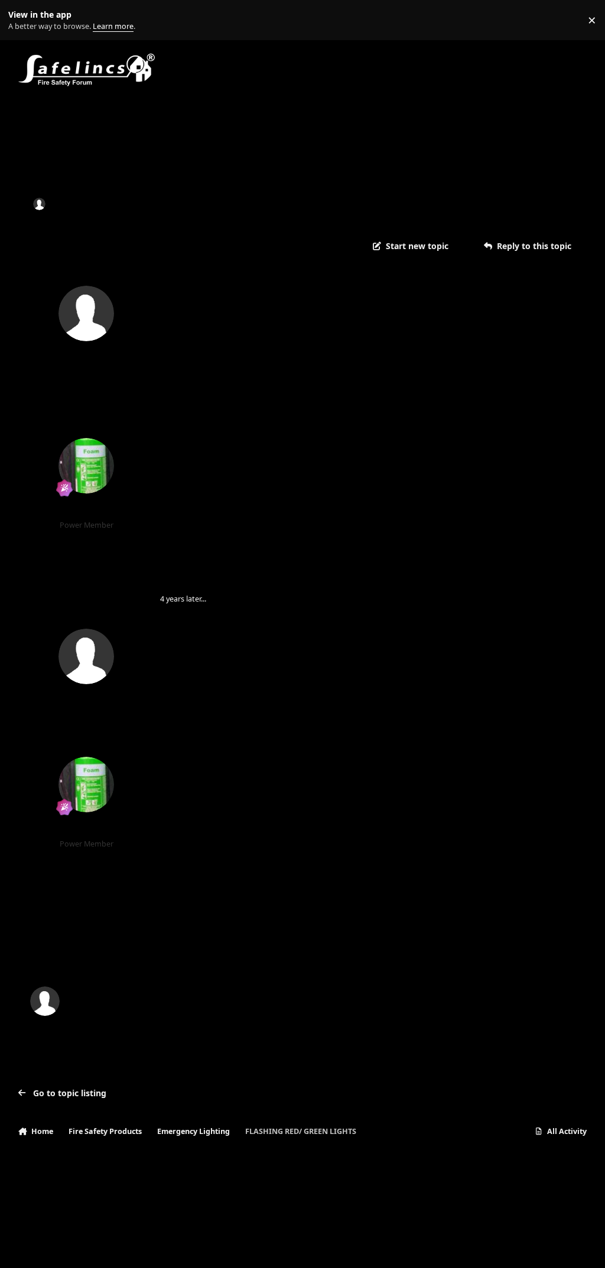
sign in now (258, 951)
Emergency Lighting (231, 204)
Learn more (22, 20)
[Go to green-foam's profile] (86, 466)
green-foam (86, 510)
